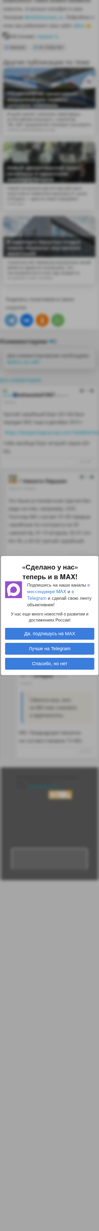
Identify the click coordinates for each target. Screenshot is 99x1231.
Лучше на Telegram (49, 648)
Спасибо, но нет (49, 663)
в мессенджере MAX (58, 587)
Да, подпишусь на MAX (49, 633)
